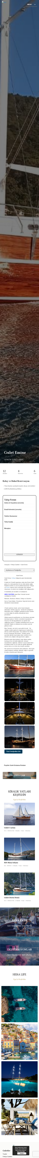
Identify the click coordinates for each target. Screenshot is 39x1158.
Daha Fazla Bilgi (21, 1151)
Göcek (8, 587)
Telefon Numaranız (10, 516)
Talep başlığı (8, 522)
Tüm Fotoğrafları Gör (13, 751)
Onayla (22, 1153)
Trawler (5, 1154)
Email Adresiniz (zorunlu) (12, 509)
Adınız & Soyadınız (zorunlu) (14, 503)
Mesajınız (7, 528)
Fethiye (14, 578)
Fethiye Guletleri (15, 564)
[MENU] (31, 6)
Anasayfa (7, 564)
